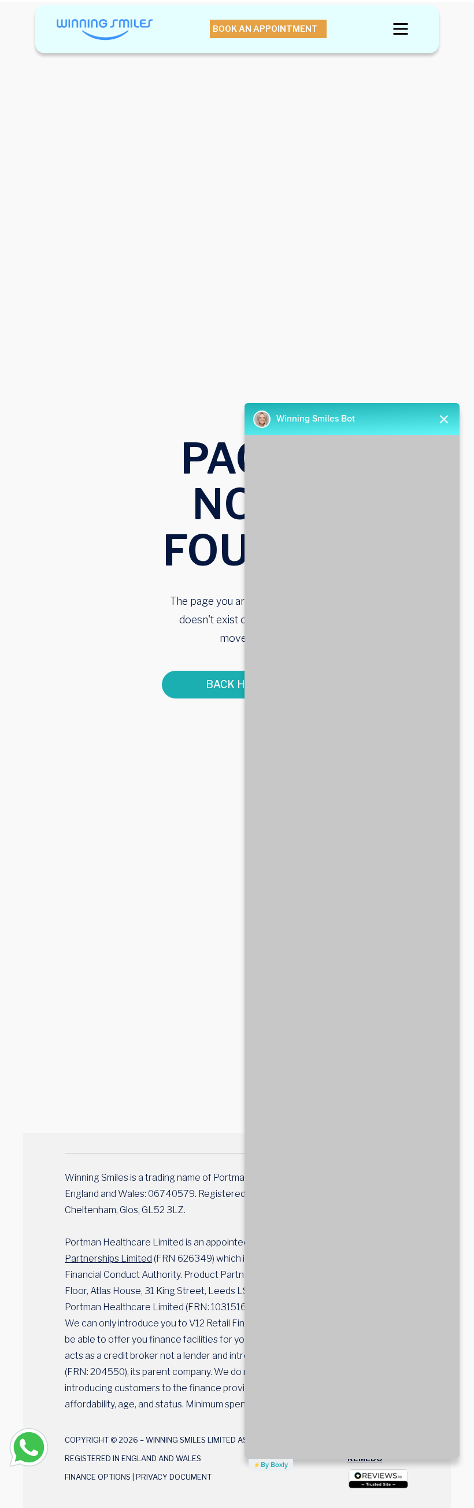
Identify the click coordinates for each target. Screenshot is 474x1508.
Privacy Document (174, 1477)
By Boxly (274, 1465)
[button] (400, 29)
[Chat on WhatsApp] (29, 1447)
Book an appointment (265, 29)
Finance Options (98, 1477)
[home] (104, 28)
